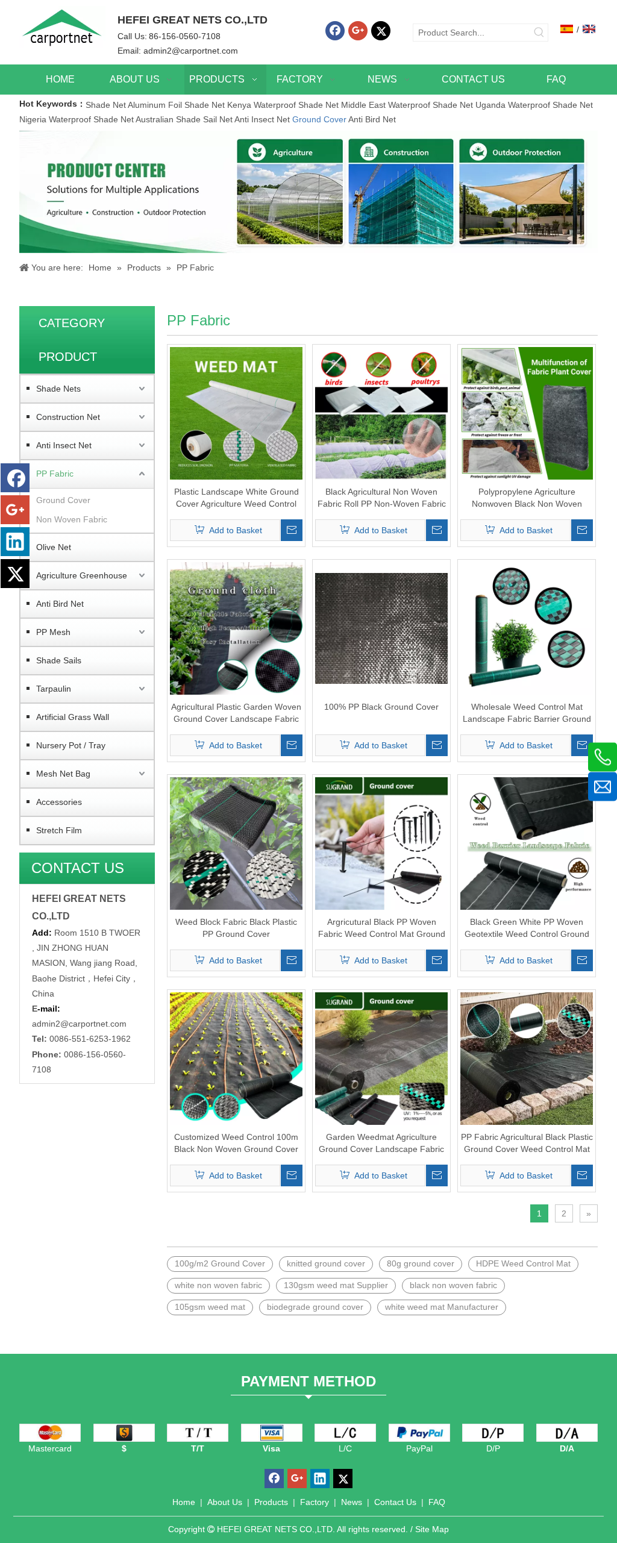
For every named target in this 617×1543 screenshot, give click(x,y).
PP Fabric (55, 473)
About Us (224, 1502)
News (351, 1502)
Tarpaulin (53, 688)
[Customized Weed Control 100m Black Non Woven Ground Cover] (236, 1058)
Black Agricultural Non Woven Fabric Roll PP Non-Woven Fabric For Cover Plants (382, 498)
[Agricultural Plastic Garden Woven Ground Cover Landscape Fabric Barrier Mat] (236, 628)
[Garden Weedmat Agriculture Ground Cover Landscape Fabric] (381, 1058)
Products (271, 1502)
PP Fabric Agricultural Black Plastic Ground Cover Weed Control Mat (527, 1143)
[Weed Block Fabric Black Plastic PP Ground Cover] (236, 843)
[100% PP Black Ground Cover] (381, 628)
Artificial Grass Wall (72, 717)
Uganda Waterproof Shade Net (534, 105)
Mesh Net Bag (63, 773)
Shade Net (107, 105)
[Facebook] (335, 30)
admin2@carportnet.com (190, 50)
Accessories (59, 802)
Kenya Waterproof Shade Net (283, 105)
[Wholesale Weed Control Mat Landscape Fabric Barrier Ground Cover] (526, 628)
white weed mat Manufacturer (441, 1307)
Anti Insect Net (262, 119)
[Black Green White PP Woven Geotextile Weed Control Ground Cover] (526, 843)
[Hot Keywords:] (539, 32)
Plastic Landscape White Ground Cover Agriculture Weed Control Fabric (236, 498)
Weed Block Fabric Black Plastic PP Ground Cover (236, 928)
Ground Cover (319, 119)
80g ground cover (420, 1263)
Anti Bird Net (372, 119)
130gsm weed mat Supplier (336, 1285)
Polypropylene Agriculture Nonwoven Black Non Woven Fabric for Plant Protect (527, 498)
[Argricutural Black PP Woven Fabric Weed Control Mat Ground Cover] (381, 843)
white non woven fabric (218, 1285)
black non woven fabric (453, 1285)
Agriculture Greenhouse (81, 575)
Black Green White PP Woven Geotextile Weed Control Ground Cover (527, 928)
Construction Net (68, 417)
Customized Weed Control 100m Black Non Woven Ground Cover (236, 1143)
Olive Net (53, 547)
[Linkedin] (15, 541)
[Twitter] (380, 30)
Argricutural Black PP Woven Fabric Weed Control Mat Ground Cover (381, 928)
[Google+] (358, 30)
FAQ (436, 1502)
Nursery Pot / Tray (70, 745)
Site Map (432, 1529)
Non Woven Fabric (71, 519)
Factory (314, 1502)
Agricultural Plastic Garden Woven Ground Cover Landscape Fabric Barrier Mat (236, 713)
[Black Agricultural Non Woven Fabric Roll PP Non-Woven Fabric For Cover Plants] (381, 413)
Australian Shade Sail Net (184, 119)
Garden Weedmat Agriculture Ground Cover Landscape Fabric (381, 1143)
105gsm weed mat (210, 1307)
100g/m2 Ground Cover (220, 1263)
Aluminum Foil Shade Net (177, 105)
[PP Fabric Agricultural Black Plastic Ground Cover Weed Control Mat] (526, 1058)
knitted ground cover (326, 1263)
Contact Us (395, 1502)
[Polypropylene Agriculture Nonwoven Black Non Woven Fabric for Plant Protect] (526, 413)
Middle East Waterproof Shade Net (407, 105)
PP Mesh (53, 632)
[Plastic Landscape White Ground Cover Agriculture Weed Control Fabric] (236, 413)
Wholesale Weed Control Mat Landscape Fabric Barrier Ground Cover (527, 713)
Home (183, 1502)
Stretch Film (59, 830)
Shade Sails (58, 660)
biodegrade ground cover (315, 1307)
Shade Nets (58, 388)
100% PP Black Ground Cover (381, 707)
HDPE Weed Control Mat (523, 1263)
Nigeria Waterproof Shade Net (76, 119)
